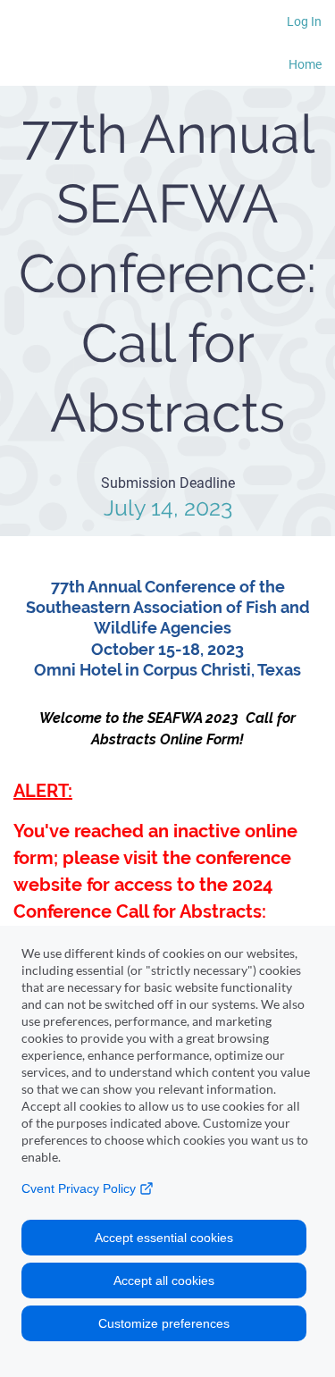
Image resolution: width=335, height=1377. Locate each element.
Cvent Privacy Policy (80, 1188)
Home (305, 64)
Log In (304, 21)
